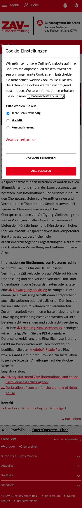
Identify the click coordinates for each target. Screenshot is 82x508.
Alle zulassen (41, 171)
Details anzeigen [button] (18, 139)
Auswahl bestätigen (41, 157)
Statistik (17, 120)
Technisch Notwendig (26, 113)
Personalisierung (23, 127)
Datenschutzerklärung (47, 96)
